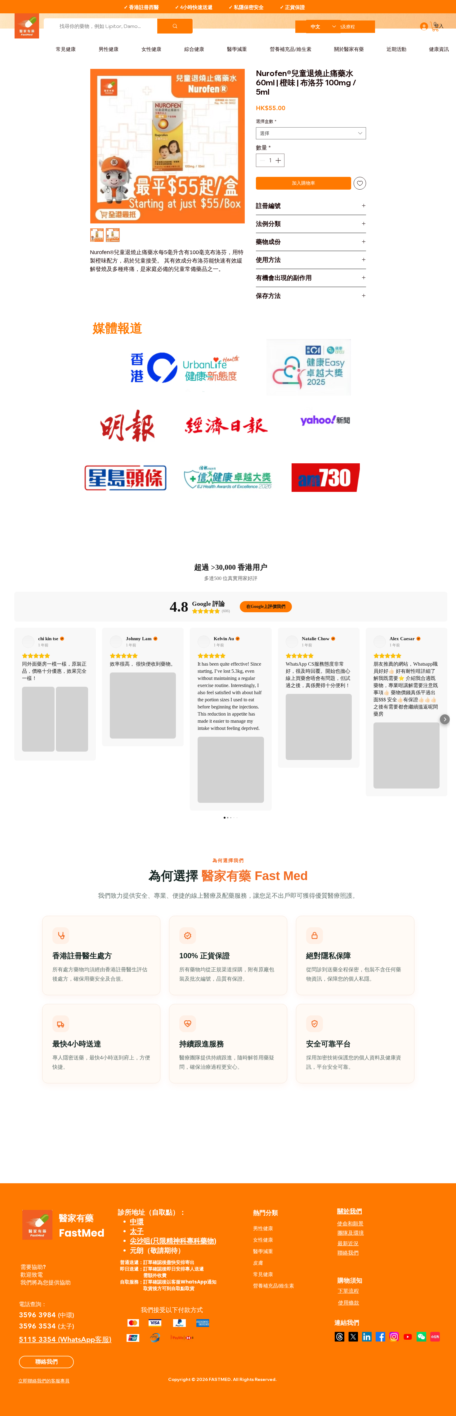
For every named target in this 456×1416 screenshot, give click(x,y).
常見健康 (263, 1274)
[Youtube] (408, 1337)
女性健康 (263, 1240)
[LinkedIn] (367, 1337)
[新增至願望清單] (360, 183)
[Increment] (279, 160)
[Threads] (339, 1337)
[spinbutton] (270, 160)
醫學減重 (263, 1251)
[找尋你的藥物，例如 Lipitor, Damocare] (175, 26)
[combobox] (311, 133)
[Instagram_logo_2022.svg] (394, 1337)
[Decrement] (261, 160)
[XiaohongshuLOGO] (435, 1337)
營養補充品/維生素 (273, 1285)
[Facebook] (380, 1337)
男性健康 (263, 1228)
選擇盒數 (266, 121)
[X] (353, 1337)
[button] (435, 26)
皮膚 (258, 1262)
